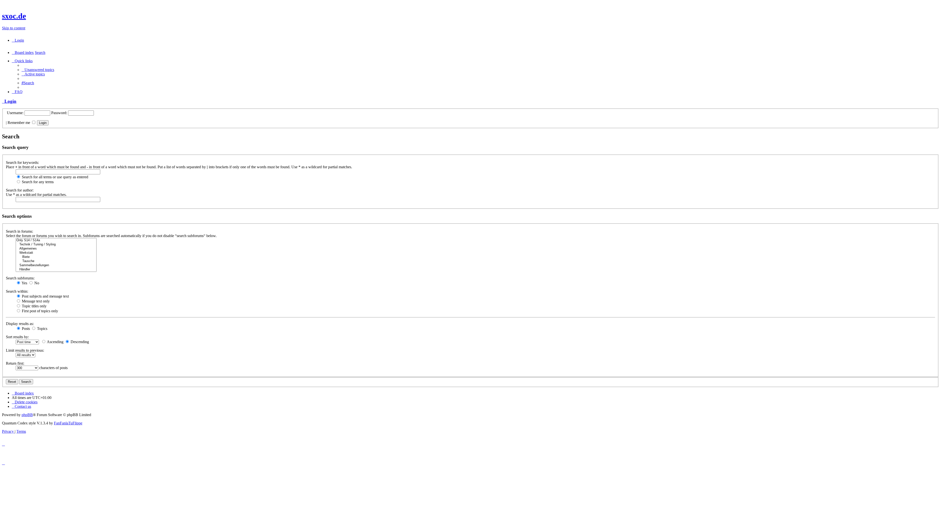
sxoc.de (14, 16)
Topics (41, 328)
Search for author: (20, 190)
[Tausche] (56, 261)
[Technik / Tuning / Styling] (56, 244)
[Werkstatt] (56, 253)
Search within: (17, 291)
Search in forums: (19, 231)
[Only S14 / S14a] (56, 240)
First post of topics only (39, 311)
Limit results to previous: (25, 350)
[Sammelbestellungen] (56, 265)
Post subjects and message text (45, 296)
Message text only (35, 301)
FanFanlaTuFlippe (68, 423)
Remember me (19, 122)
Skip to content (13, 28)
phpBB (27, 415)
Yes (24, 283)
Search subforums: (20, 278)
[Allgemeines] (56, 249)
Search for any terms (37, 182)
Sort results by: (17, 337)
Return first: (15, 363)
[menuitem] (18, 40)
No (36, 283)
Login (9, 101)
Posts (25, 328)
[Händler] (56, 269)
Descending (79, 342)
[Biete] (56, 257)
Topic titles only (34, 306)
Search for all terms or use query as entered (54, 177)
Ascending (54, 342)
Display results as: (20, 324)
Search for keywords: (22, 162)
